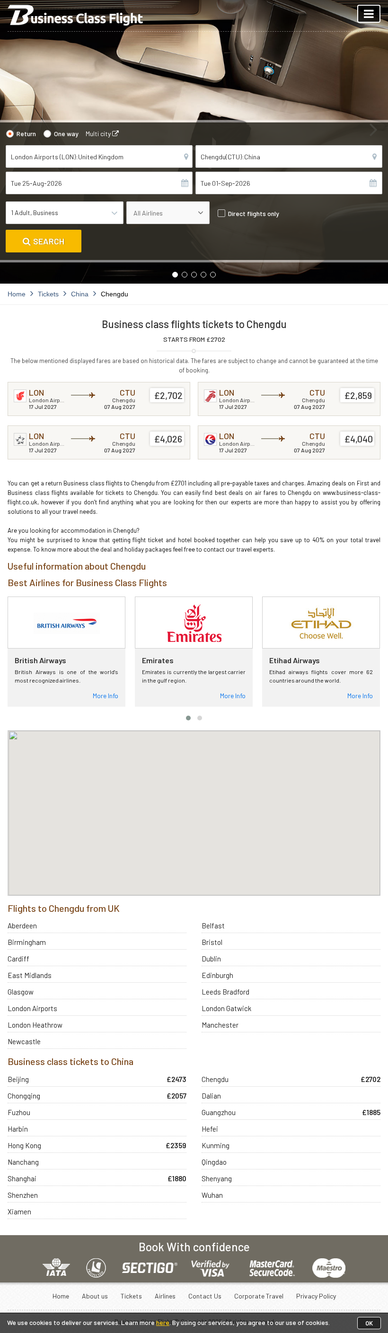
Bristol (212, 942)
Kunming (215, 1145)
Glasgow (21, 991)
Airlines (165, 1296)
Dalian (211, 1095)
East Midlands (30, 975)
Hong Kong (24, 1145)
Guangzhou (219, 1112)
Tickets (131, 1296)
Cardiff (18, 958)
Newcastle (24, 1041)
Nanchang (23, 1162)
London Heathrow (35, 1025)
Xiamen (19, 1211)
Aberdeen (22, 925)
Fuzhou (19, 1112)
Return (26, 134)
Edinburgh (217, 975)
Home (61, 1296)
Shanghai (22, 1178)
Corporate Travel (258, 1296)
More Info (105, 696)
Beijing (18, 1079)
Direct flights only (253, 213)
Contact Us (204, 1296)
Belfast (213, 925)
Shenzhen (23, 1195)
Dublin (211, 958)
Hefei (210, 1129)
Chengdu (215, 1079)
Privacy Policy (316, 1296)
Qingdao (214, 1162)
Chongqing (24, 1095)
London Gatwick (226, 1008)
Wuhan (212, 1195)
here (162, 1322)
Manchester (220, 1025)
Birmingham (27, 942)
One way (66, 134)
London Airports (32, 1008)
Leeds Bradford (225, 991)
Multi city (99, 134)
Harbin (18, 1129)
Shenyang (217, 1178)
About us (95, 1296)
